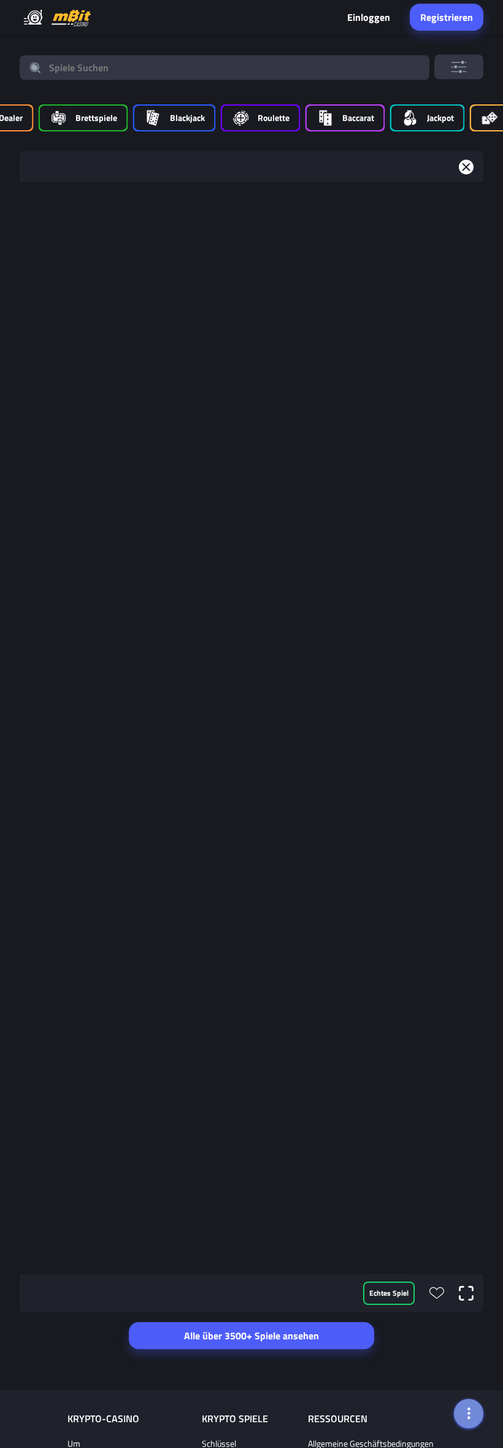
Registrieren (446, 17)
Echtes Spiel (389, 1293)
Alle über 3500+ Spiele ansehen (251, 1335)
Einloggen (368, 17)
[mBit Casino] (71, 17)
